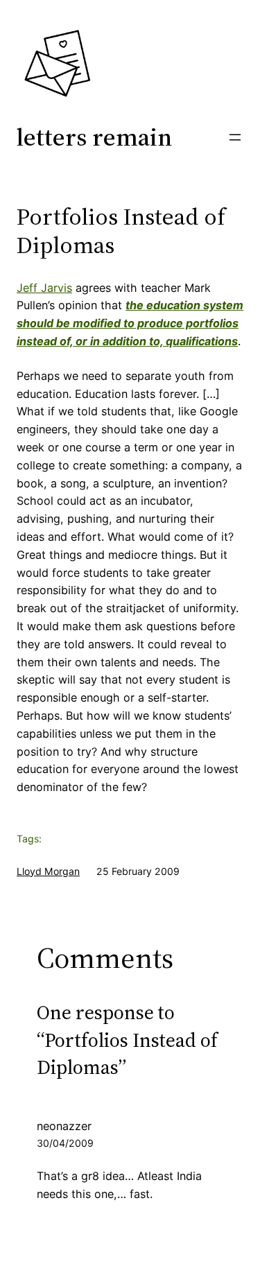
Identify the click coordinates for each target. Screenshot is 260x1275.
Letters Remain (94, 137)
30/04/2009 (65, 1143)
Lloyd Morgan (48, 871)
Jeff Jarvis (44, 288)
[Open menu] (235, 137)
